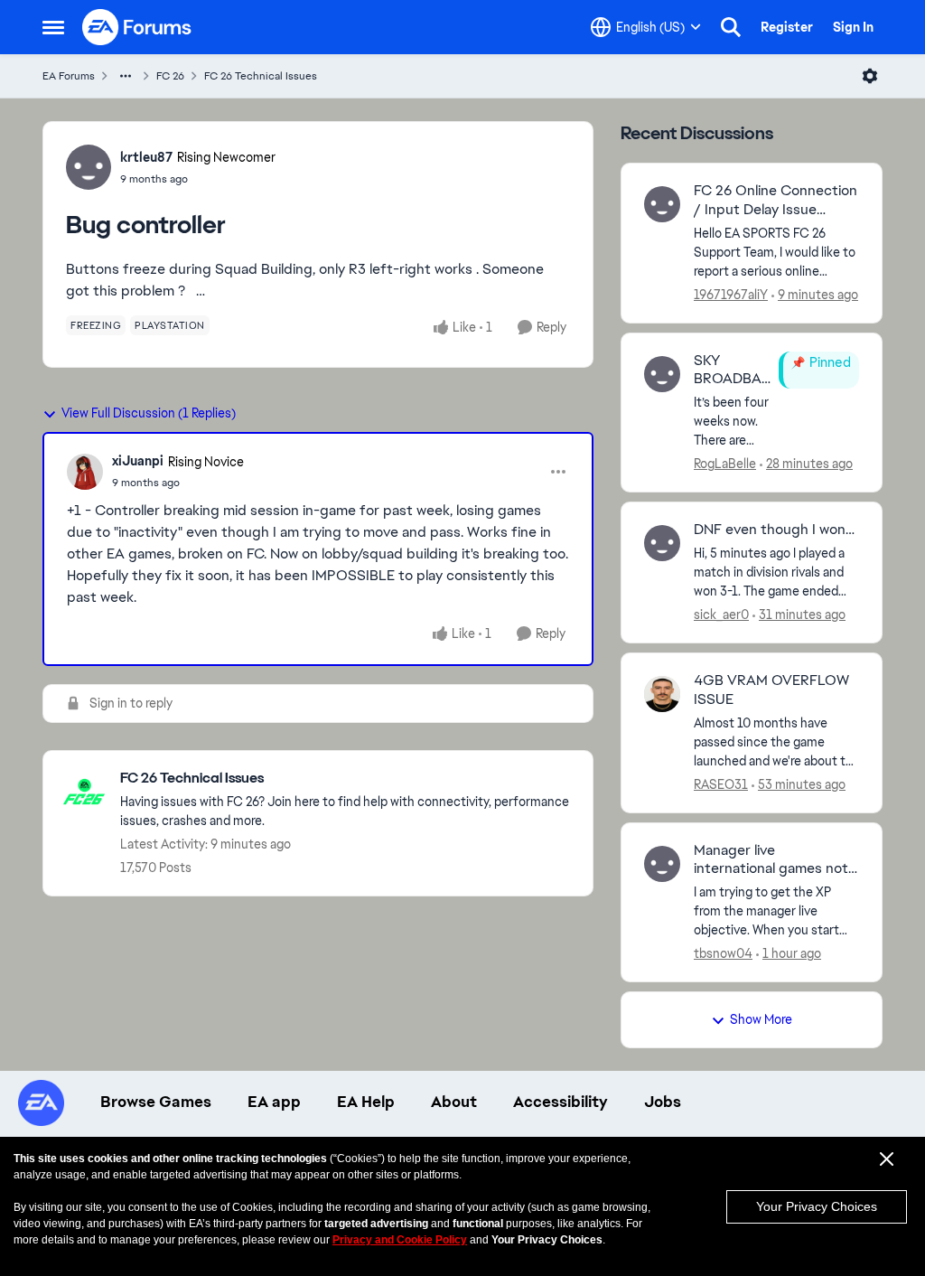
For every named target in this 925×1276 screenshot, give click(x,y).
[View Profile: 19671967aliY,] (662, 204)
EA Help (366, 1102)
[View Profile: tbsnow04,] (662, 864)
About (454, 1102)
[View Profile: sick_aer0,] (662, 543)
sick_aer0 (721, 614)
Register (787, 27)
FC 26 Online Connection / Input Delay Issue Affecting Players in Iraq (775, 201)
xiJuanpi (138, 461)
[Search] (731, 27)
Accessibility (560, 1102)
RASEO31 (721, 784)
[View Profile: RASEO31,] (662, 694)
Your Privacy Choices (816, 1206)
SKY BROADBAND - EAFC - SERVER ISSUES (732, 370)
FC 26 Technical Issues (260, 76)
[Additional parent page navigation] (125, 76)
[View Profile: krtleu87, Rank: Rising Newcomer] (88, 167)
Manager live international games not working (771, 860)
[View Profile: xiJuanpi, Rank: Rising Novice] (85, 472)
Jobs (662, 1102)
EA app (274, 1102)
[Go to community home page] (137, 27)
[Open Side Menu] (53, 27)
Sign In (853, 27)
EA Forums (68, 76)
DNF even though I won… (774, 530)
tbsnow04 (723, 953)
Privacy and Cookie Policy (399, 1240)
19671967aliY (731, 294)
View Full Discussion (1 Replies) (148, 413)
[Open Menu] (870, 76)
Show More (761, 1019)
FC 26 (170, 76)
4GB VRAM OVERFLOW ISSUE (771, 689)
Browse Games (155, 1102)
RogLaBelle (725, 463)
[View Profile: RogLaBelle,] (662, 374)
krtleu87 (146, 157)
